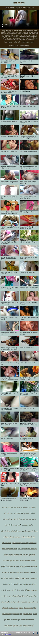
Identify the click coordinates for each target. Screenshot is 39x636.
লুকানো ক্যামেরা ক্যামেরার (27, 42)
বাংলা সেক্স (10, 42)
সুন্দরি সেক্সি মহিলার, (14, 45)
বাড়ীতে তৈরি (17, 42)
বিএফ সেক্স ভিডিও (19, 3)
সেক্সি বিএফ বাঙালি (24, 45)
